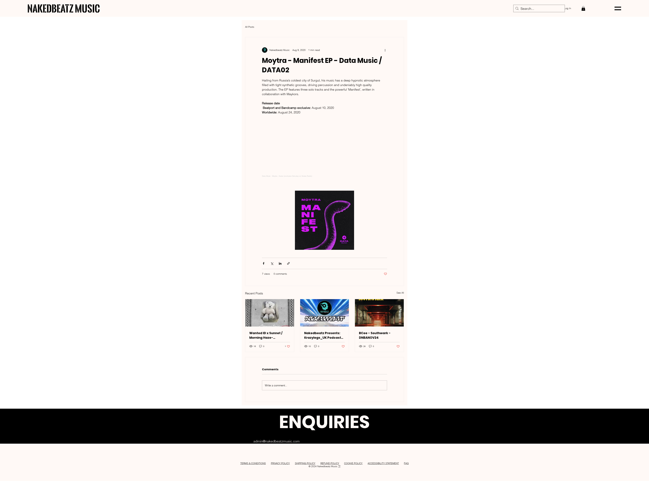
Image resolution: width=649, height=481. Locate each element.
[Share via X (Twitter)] (271, 263)
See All (400, 292)
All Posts (249, 26)
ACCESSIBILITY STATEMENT (383, 463)
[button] (583, 8)
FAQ (406, 463)
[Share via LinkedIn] (280, 263)
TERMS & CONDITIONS (253, 463)
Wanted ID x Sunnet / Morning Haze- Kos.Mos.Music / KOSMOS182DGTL (265, 335)
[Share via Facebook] (263, 263)
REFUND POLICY (329, 463)
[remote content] (324, 150)
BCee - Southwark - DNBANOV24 (375, 335)
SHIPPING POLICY (305, 463)
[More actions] (385, 50)
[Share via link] (288, 263)
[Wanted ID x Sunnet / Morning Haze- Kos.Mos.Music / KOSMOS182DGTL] (269, 313)
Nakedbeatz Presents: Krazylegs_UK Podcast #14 (322, 335)
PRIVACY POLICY (280, 463)
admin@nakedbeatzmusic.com (276, 441)
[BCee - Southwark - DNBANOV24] (379, 313)
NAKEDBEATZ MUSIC (63, 8)
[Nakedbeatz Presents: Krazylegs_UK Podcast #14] (324, 313)
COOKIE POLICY (353, 463)
